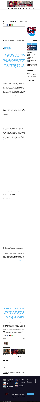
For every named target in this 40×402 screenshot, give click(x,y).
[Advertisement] (20, 15)
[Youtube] (35, 44)
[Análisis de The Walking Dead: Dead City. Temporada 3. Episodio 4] (14, 351)
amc (5, 331)
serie (14, 332)
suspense (16, 332)
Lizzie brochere (11, 332)
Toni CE (5, 23)
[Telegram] (33, 44)
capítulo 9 (7, 331)
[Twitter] (30, 44)
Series (11, 353)
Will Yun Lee (21, 332)
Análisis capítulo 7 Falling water (7, 49)
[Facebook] (7, 25)
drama (11, 331)
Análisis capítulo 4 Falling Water (7, 46)
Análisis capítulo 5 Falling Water (7, 47)
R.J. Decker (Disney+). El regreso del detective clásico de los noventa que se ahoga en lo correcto (6, 355)
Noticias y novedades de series (6, 353)
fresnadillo (4, 332)
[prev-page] (3, 357)
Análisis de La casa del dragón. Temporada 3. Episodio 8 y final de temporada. (21, 355)
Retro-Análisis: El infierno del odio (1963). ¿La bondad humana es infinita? (33, 54)
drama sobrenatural (15, 331)
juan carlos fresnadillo (8, 332)
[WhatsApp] (12, 25)
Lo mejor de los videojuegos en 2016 (7, 339)
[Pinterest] (10, 25)
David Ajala (10, 331)
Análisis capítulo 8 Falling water (7, 50)
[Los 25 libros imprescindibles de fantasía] (16, 383)
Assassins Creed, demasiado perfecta (21, 339)
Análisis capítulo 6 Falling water (7, 48)
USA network (19, 332)
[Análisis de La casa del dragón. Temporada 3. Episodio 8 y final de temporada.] (21, 351)
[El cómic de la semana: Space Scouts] (28, 58)
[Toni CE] (3, 23)
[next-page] (4, 357)
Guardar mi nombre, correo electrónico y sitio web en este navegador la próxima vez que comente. (14, 372)
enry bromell (18, 331)
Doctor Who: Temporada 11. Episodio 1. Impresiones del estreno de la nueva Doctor (21, 386)
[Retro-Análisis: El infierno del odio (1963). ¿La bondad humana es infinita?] (28, 55)
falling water (21, 331)
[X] (9, 25)
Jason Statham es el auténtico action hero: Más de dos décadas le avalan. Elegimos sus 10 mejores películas (31, 73)
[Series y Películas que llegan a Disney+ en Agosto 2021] (16, 380)
